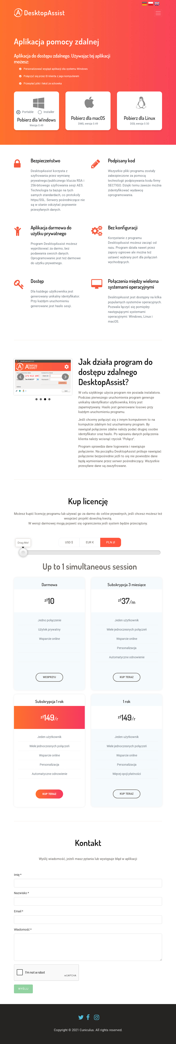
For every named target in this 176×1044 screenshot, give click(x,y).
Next (65, 376)
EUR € (90, 542)
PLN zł (110, 542)
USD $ (69, 542)
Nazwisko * (21, 893)
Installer (49, 112)
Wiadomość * (23, 929)
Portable (27, 112)
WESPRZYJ (49, 677)
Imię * (17, 874)
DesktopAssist (44, 12)
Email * (18, 911)
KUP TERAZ (127, 677)
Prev (20, 376)
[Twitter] (80, 1018)
